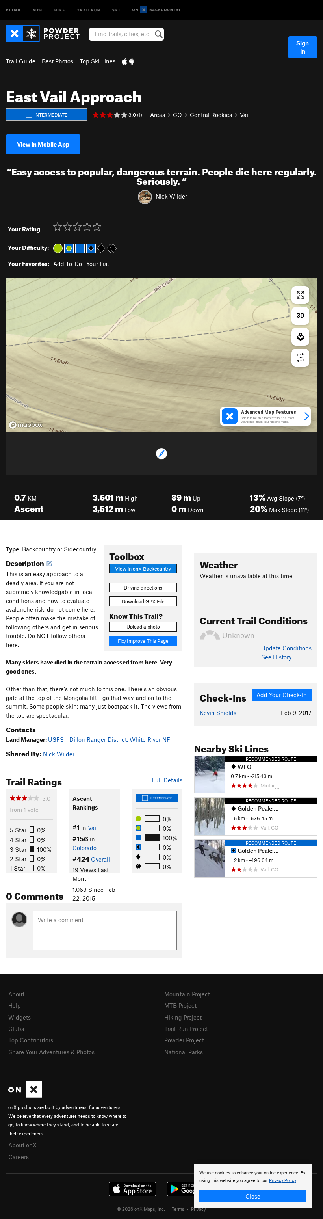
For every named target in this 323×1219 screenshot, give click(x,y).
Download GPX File (143, 601)
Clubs (16, 1028)
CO (177, 114)
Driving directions (143, 587)
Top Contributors (30, 1040)
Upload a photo (143, 626)
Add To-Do (67, 263)
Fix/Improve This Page (143, 641)
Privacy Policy (282, 1180)
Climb (13, 9)
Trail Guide (20, 61)
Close (252, 1196)
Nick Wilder (171, 196)
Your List (97, 263)
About (16, 994)
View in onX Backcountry (143, 569)
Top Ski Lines (97, 61)
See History (276, 657)
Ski (116, 9)
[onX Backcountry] (156, 10)
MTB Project (180, 1005)
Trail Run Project (186, 1028)
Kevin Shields (218, 712)
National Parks (183, 1051)
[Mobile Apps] (128, 61)
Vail (245, 114)
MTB (38, 9)
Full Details (167, 780)
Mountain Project (187, 994)
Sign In (302, 47)
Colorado (84, 847)
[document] (252, 1185)
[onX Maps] (25, 1095)
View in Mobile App (43, 144)
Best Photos (57, 61)
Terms (178, 1209)
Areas (157, 114)
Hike (59, 9)
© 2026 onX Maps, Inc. (141, 1209)
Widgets (19, 1017)
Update (286, 647)
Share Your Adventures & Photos (51, 1051)
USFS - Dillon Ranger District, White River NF (109, 739)
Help (14, 1005)
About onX (22, 1144)
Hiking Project (183, 1017)
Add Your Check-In (281, 694)
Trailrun (88, 9)
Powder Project (184, 1040)
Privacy (198, 1209)
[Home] (46, 33)
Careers (18, 1156)
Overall (100, 859)
